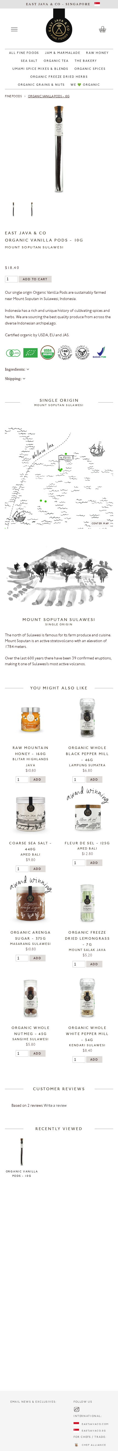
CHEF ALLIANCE (92, 1445)
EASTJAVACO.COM (94, 1424)
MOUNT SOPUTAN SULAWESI (34, 247)
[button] (40, 500)
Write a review (55, 1106)
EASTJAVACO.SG (92, 1431)
